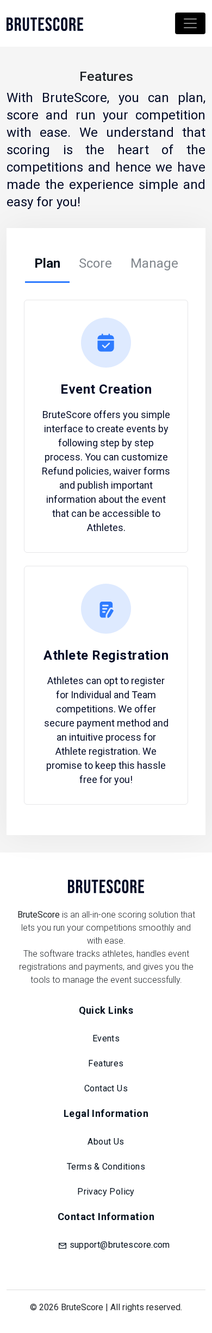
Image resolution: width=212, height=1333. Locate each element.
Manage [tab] (154, 263)
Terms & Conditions (106, 1166)
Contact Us (106, 1088)
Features (105, 1063)
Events (106, 1038)
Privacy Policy (105, 1191)
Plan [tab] (47, 263)
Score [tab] (95, 263)
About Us (106, 1141)
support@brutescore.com (120, 1245)
